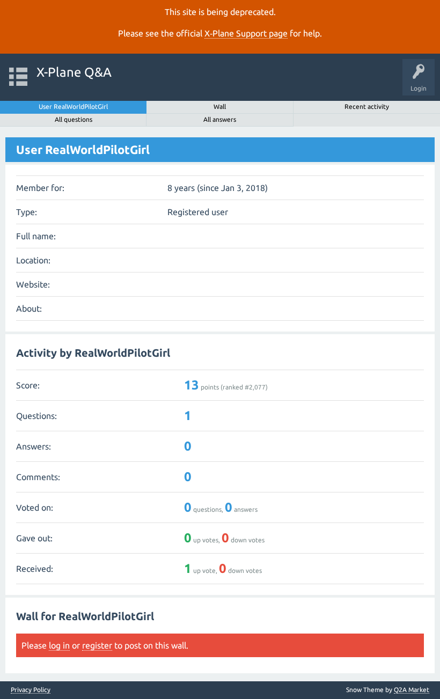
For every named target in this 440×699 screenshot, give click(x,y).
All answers (219, 119)
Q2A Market (411, 689)
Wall (220, 106)
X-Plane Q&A (74, 72)
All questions (73, 119)
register (97, 645)
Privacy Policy (30, 690)
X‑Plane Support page (246, 33)
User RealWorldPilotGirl (73, 106)
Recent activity (366, 106)
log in (59, 645)
